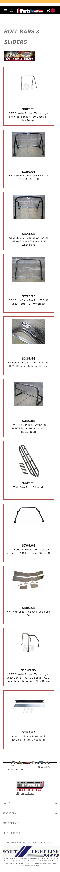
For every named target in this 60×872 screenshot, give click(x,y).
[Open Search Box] (11, 10)
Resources (9, 813)
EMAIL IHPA (44, 767)
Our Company (11, 823)
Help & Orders (11, 833)
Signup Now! (25, 793)
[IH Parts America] (30, 10)
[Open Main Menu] (5, 10)
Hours (6, 803)
